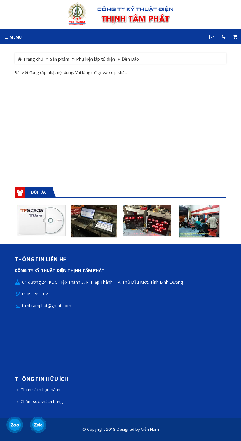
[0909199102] (14, 424)
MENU (15, 37)
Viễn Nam (150, 429)
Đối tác (38, 192)
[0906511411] (38, 424)
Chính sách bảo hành (40, 389)
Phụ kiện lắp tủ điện (95, 59)
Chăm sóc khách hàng (42, 401)
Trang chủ (32, 59)
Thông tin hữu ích (41, 379)
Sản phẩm (59, 59)
